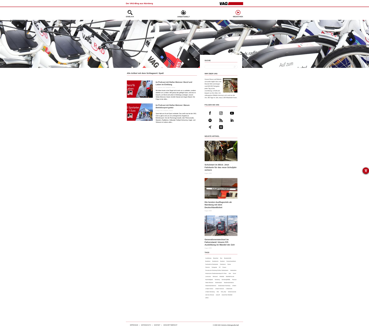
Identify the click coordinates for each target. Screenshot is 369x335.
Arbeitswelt (183, 17)
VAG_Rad (223, 291)
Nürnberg (217, 279)
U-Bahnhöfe (229, 288)
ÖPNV (207, 298)
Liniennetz (208, 276)
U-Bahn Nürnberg (210, 291)
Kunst (234, 273)
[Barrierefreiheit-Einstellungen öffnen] (366, 171)
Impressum (134, 325)
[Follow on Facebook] (210, 113)
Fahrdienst (223, 264)
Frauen (224, 267)
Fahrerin (207, 267)
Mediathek (238, 17)
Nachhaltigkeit (209, 279)
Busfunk (222, 261)
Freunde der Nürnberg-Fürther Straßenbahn (216, 270)
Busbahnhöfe (227, 258)
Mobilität (222, 276)
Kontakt (157, 325)
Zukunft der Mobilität (227, 295)
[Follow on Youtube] (232, 113)
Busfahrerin (215, 261)
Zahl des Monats (209, 295)
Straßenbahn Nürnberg (224, 285)
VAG (218, 291)
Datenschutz (146, 325)
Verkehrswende (232, 291)
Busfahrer (207, 261)
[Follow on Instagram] (221, 113)
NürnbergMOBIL (226, 279)
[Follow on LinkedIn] (232, 120)
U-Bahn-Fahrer (209, 288)
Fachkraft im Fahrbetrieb (211, 264)
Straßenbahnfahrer (229, 282)
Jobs (230, 273)
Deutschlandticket (231, 261)
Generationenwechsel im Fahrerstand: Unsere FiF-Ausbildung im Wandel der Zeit (220, 242)
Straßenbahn (218, 282)
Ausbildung (208, 258)
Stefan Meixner (209, 282)
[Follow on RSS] (221, 120)
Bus (221, 258)
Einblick (130, 17)
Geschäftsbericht (170, 325)
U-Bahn (234, 285)
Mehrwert (215, 276)
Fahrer (229, 264)
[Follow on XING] (210, 127)
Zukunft (218, 295)
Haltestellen (233, 270)
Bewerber (215, 258)
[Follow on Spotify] (210, 120)
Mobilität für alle (230, 276)
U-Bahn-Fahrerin (219, 288)
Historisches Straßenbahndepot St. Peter (216, 273)
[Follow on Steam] (221, 127)
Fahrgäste (214, 267)
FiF (220, 267)
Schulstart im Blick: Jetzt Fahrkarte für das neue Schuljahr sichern (221, 167)
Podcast (173, 87)
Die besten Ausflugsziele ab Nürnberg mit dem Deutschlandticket (218, 204)
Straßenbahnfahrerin (210, 285)
